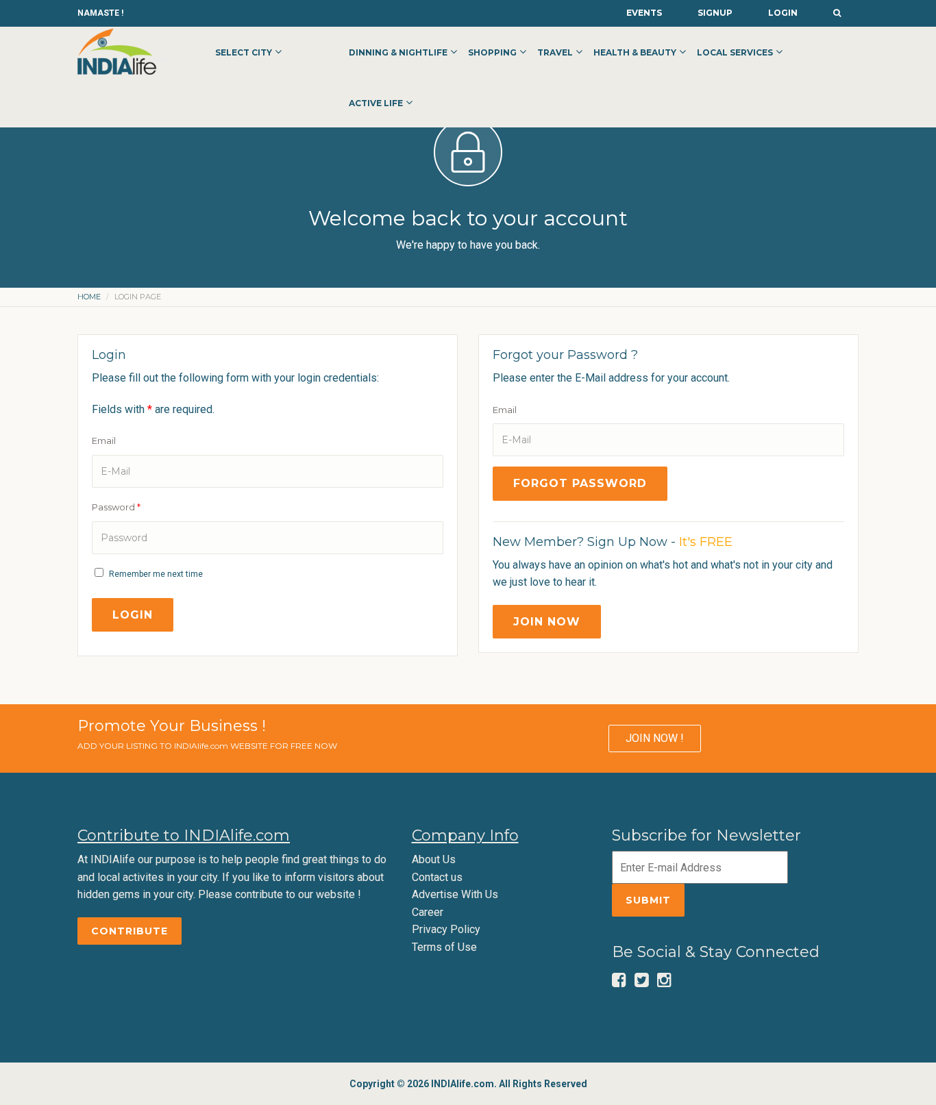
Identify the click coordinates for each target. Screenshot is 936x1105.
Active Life (376, 103)
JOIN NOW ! (655, 738)
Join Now (546, 621)
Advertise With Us (455, 894)
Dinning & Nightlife (398, 52)
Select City (243, 52)
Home (89, 296)
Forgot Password (580, 483)
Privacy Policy (446, 929)
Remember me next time (156, 574)
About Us (434, 859)
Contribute (129, 931)
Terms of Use (444, 947)
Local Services (735, 52)
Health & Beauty (634, 52)
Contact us (437, 877)
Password (116, 506)
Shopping (492, 52)
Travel (555, 52)
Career (427, 912)
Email (104, 440)
